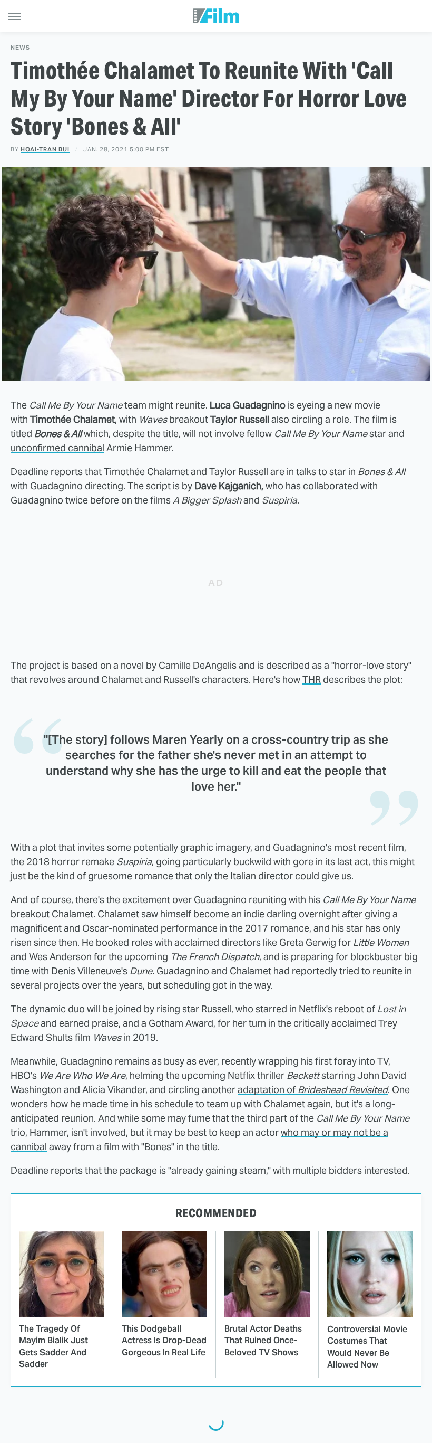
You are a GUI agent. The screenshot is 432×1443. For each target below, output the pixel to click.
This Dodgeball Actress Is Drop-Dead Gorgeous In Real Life (164, 1340)
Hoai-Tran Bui (45, 149)
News (20, 47)
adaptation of (313, 1090)
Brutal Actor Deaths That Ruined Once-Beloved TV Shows (263, 1340)
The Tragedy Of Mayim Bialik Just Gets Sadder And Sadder (53, 1346)
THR (311, 679)
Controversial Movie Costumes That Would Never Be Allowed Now (367, 1347)
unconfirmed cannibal (57, 448)
